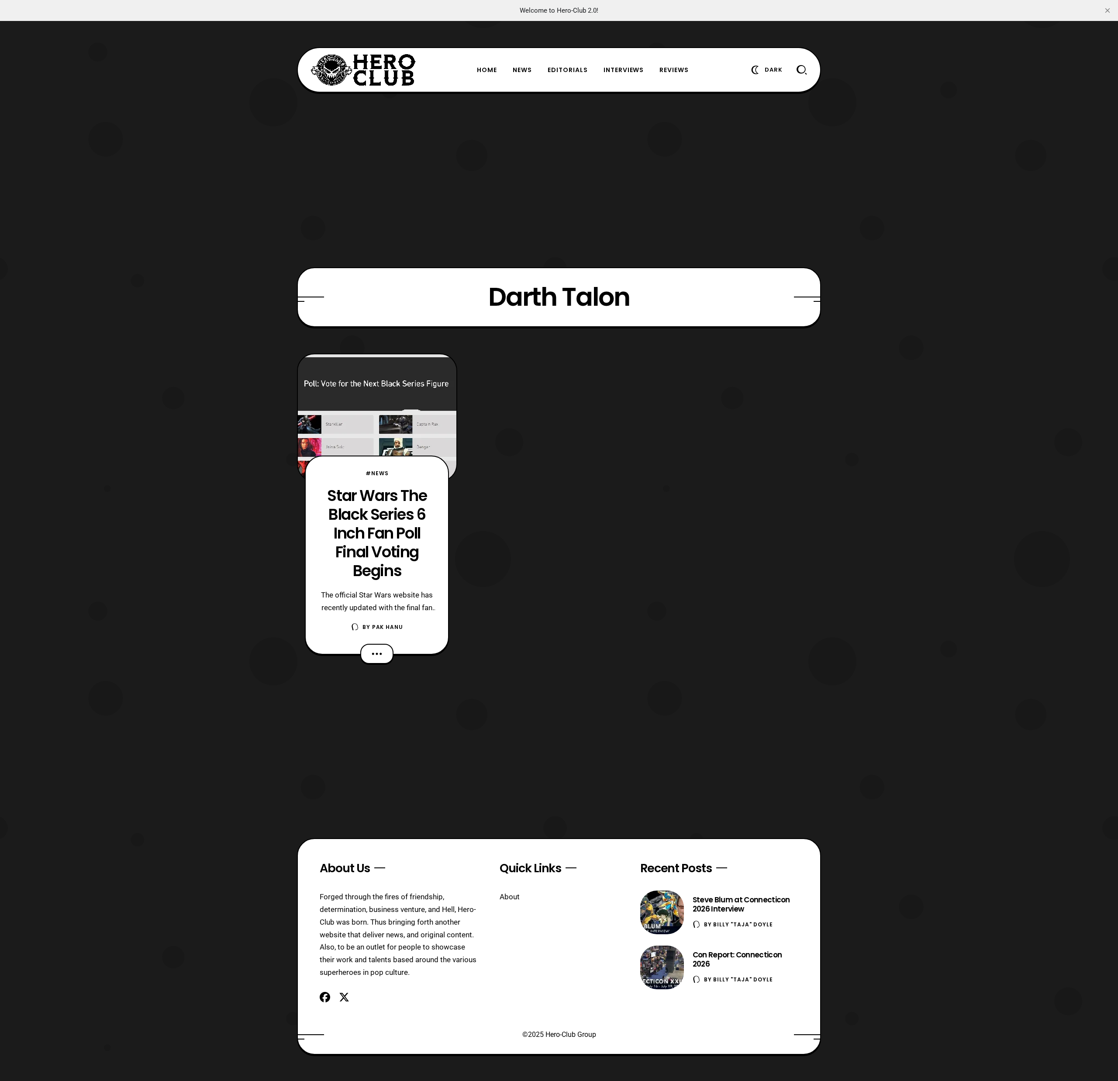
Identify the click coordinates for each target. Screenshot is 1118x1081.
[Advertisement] (559, 180)
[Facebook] (325, 997)
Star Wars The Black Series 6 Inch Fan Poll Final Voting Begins (377, 533)
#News (377, 473)
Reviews (674, 70)
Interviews (624, 70)
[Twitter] (344, 997)
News (522, 70)
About (510, 896)
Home (487, 70)
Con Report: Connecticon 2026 (737, 959)
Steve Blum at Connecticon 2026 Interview (741, 904)
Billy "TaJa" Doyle (743, 924)
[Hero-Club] (363, 70)
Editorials (568, 70)
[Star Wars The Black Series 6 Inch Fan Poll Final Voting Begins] (377, 417)
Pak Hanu (387, 627)
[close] (1108, 10)
